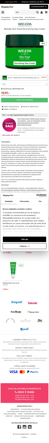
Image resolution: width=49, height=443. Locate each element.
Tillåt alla (24, 239)
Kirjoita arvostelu (30, 107)
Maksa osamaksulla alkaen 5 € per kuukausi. (16, 96)
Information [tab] (24, 201)
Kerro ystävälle (10, 109)
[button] (46, 12)
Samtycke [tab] (9, 201)
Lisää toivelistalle (11, 107)
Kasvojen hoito (5, 19)
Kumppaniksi (40, 416)
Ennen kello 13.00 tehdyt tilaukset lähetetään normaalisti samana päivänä (24, 350)
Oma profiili (14, 409)
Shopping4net (5, 17)
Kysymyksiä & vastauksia (30, 409)
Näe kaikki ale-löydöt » (11, 135)
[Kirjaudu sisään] (42, 12)
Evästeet (9, 416)
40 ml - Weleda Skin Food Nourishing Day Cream (27, 77)
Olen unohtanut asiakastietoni (19, 412)
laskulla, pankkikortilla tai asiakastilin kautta (24, 367)
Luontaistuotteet (17, 17)
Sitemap (33, 434)
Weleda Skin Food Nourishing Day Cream (31, 19)
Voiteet (15, 19)
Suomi (24, 437)
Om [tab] (40, 201)
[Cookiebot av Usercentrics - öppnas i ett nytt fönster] (36, 195)
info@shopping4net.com (24, 400)
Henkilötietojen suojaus (24, 416)
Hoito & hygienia (30, 17)
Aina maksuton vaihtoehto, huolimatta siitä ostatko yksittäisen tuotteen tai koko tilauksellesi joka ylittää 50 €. (24, 342)
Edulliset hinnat (10, 414)
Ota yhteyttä (38, 412)
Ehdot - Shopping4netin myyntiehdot (32, 414)
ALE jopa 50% (11, 2)
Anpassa (23, 246)
